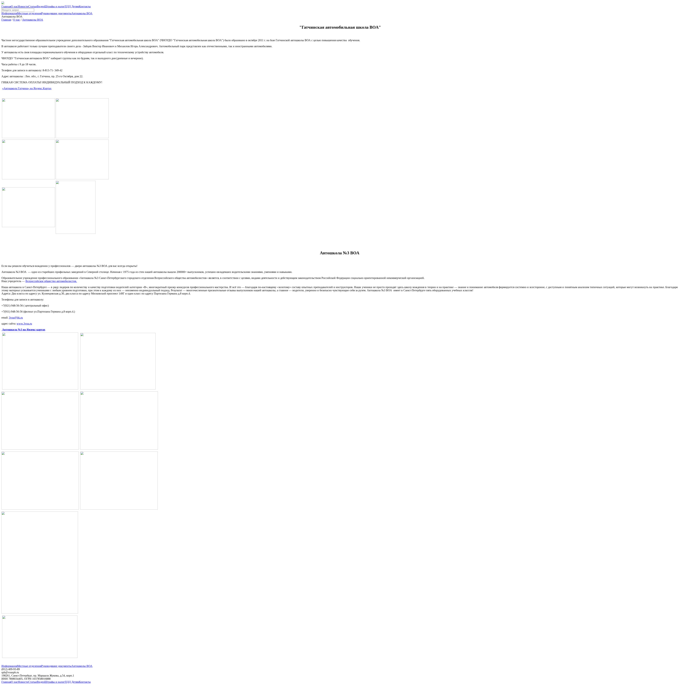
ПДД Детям (72, 6)
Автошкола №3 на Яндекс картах (23, 329)
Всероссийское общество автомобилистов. (51, 281)
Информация (9, 13)
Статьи (32, 6)
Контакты (85, 6)
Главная (6, 6)
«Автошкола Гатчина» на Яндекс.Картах (26, 88)
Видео (40, 6)
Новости (23, 6)
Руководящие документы (56, 13)
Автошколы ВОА (81, 13)
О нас (14, 6)
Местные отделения (29, 13)
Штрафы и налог (54, 6)
